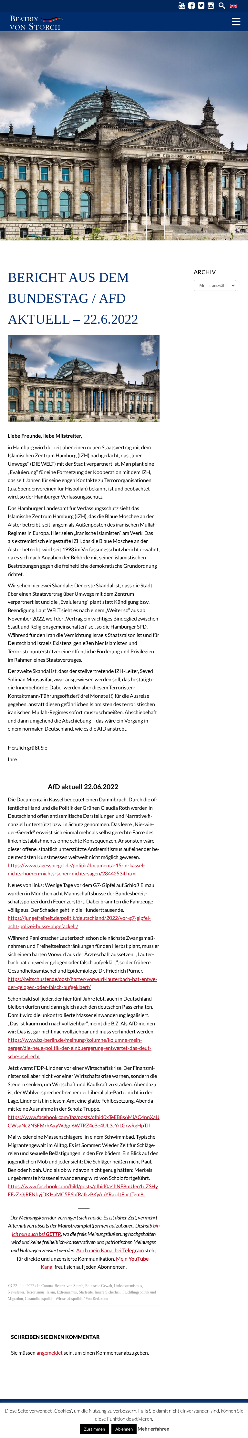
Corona (47, 1286)
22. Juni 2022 (23, 1286)
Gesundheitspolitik (39, 1298)
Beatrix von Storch (69, 1286)
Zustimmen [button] (94, 1429)
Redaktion (100, 1298)
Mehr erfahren (154, 1429)
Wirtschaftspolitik (69, 1298)
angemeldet (49, 1352)
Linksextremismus (128, 1286)
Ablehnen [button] (124, 1429)
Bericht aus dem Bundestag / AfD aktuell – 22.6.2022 (73, 298)
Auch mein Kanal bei (110, 1250)
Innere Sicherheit (107, 1292)
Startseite (86, 1292)
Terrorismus (35, 1292)
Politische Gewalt (98, 1286)
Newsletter (16, 1292)
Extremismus (67, 1292)
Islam (50, 1292)
